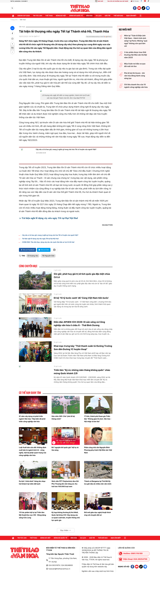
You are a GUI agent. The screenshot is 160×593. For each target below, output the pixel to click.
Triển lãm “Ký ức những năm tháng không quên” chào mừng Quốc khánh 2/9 (82, 372)
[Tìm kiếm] (12, 8)
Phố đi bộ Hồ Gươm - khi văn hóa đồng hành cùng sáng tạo (134, 75)
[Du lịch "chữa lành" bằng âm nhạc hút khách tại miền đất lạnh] (33, 470)
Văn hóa (89, 16)
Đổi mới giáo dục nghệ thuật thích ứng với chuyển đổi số (97, 513)
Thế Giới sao (118, 16)
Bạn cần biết (131, 16)
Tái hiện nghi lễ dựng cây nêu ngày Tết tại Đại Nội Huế (50, 218)
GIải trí (107, 16)
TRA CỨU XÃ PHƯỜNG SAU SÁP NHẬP (117, 1)
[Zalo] (148, 8)
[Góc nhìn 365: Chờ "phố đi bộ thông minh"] (66, 405)
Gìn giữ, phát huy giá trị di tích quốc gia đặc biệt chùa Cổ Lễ (82, 276)
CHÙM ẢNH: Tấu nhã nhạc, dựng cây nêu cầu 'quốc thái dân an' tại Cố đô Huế (48, 242)
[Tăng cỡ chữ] (12, 43)
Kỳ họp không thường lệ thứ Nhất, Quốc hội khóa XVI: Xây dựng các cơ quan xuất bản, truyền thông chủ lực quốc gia (66, 516)
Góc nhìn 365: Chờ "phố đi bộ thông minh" (63, 417)
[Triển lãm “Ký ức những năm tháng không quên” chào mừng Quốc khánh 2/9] (35, 375)
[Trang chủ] (13, 16)
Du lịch (98, 16)
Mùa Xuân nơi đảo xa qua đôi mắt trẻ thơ (134, 65)
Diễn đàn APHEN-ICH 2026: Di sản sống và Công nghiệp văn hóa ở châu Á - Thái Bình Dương (79, 324)
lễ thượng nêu (33, 256)
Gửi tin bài (135, 1)
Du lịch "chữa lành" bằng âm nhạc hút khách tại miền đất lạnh (32, 482)
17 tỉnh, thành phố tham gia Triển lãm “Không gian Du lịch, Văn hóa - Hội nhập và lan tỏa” (97, 419)
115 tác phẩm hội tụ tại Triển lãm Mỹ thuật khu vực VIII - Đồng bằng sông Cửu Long (32, 515)
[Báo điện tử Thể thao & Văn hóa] (80, 8)
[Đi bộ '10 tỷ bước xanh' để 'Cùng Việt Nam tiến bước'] (35, 303)
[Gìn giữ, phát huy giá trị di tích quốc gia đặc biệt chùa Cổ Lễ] (35, 279)
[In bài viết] (12, 39)
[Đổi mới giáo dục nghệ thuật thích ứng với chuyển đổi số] (98, 501)
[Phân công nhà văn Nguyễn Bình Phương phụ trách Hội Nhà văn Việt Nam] (98, 436)
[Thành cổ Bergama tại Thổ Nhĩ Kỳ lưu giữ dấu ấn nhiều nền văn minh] (98, 470)
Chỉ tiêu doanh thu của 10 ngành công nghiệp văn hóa (136, 85)
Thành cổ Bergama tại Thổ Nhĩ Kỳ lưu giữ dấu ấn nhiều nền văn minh (97, 482)
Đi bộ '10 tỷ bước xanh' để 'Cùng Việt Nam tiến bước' (81, 298)
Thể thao (49, 16)
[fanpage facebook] (135, 8)
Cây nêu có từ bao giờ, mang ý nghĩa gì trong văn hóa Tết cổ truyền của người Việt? (66, 149)
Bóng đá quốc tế (76, 16)
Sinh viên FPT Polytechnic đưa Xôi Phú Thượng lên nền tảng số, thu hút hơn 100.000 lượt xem (65, 483)
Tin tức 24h (37, 16)
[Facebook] (141, 1)
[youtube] (139, 8)
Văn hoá (22, 19)
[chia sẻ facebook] (12, 33)
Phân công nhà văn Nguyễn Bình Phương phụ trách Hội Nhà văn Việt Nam (98, 450)
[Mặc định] (12, 48)
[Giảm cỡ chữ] (12, 52)
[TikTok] (149, 1)
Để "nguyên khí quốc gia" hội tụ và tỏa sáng (65, 448)
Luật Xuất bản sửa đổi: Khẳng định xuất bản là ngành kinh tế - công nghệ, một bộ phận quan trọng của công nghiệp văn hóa (32, 451)
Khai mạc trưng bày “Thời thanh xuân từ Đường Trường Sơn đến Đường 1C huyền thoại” (83, 348)
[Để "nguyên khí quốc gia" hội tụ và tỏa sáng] (66, 436)
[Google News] (99, 37)
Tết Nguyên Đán (48, 256)
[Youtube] (145, 1)
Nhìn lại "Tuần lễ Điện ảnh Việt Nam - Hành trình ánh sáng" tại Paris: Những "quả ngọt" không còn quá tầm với (135, 40)
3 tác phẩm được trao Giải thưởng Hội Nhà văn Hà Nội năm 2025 (135, 55)
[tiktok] (143, 8)
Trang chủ (14, 19)
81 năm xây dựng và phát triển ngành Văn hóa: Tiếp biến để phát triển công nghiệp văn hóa (32, 419)
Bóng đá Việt (61, 16)
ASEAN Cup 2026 (23, 16)
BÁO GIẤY (100, 1)
